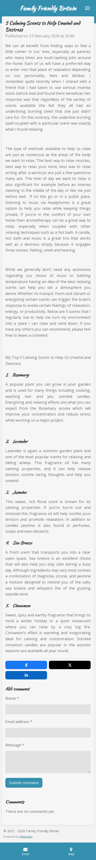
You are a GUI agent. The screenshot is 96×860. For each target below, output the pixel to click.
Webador (26, 836)
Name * (12, 698)
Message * (14, 745)
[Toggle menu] (87, 8)
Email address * (18, 721)
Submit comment (24, 782)
